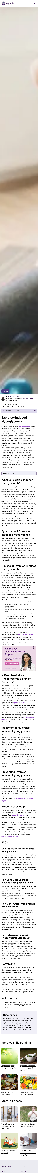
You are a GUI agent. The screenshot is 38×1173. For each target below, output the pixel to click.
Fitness (14, 404)
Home (3, 404)
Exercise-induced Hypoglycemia (12, 406)
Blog (9, 404)
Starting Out (24, 1171)
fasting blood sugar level (10, 837)
